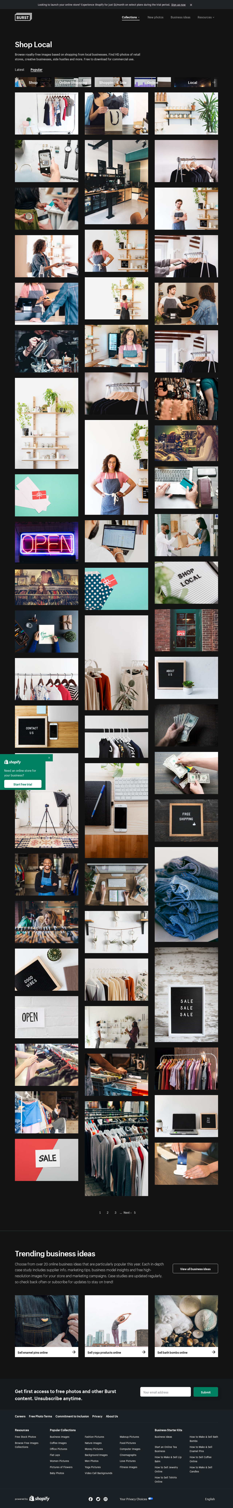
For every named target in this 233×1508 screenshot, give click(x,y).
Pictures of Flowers (61, 1467)
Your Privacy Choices (133, 1498)
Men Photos (91, 1461)
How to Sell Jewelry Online (166, 1469)
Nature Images (93, 1443)
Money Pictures (94, 1449)
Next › (127, 1212)
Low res (65, 130)
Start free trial (22, 784)
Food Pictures (128, 1443)
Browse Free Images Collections (26, 1445)
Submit (206, 1391)
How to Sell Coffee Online (201, 1459)
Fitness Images (128, 1467)
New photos (155, 16)
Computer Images (130, 1449)
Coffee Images (58, 1443)
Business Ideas (163, 1436)
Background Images (96, 1455)
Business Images (59, 1436)
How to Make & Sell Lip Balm (168, 1459)
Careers (20, 1415)
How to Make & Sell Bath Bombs (204, 1438)
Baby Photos (57, 1473)
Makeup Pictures (129, 1436)
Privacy (97, 1415)
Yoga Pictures (93, 1467)
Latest (19, 69)
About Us (112, 1415)
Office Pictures (58, 1449)
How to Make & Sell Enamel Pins (201, 1449)
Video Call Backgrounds (98, 1473)
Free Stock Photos (25, 1436)
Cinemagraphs (128, 1455)
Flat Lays (55, 1455)
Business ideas (180, 16)
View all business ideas (195, 1268)
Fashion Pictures (94, 1436)
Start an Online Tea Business (166, 1449)
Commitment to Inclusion (72, 1415)
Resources (205, 16)
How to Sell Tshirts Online (166, 1479)
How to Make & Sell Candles (201, 1469)
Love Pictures (128, 1461)
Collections (129, 16)
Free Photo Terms (40, 1415)
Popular (36, 69)
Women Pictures (59, 1461)
